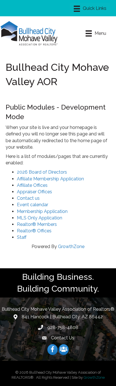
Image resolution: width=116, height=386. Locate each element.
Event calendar (32, 204)
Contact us (28, 198)
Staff (21, 237)
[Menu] (90, 9)
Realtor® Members (37, 224)
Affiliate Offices (32, 185)
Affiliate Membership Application (50, 178)
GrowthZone (71, 246)
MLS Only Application (39, 218)
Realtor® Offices (34, 230)
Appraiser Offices (34, 191)
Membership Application (42, 211)
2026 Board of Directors (42, 172)
